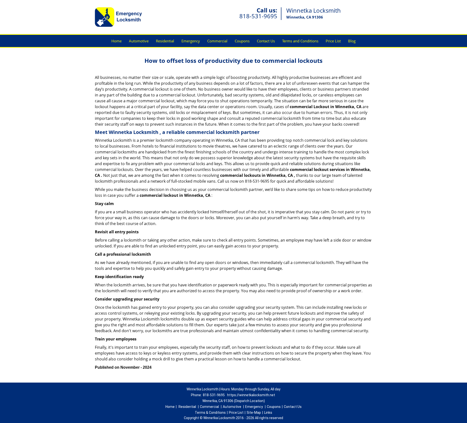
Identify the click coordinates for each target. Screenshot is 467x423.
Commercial (217, 40)
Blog (352, 40)
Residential (165, 40)
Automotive (139, 40)
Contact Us (266, 40)
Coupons (242, 40)
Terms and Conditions (300, 40)
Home (116, 40)
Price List (333, 40)
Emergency (190, 40)
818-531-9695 (258, 16)
